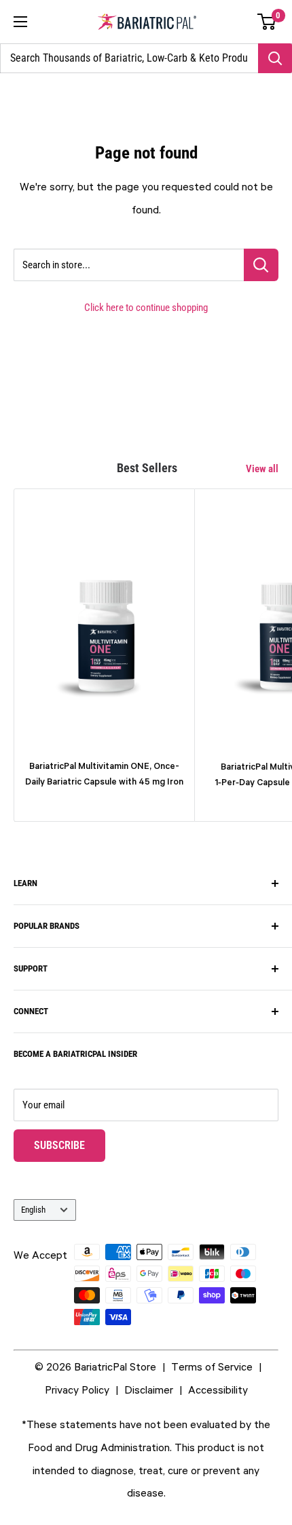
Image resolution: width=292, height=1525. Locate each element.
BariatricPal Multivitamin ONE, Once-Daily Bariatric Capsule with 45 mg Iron (104, 774)
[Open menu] (20, 21)
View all (262, 469)
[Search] (275, 58)
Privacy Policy (77, 1389)
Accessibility (218, 1389)
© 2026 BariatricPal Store (95, 1366)
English (33, 1210)
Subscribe (69, 1145)
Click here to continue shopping (146, 307)
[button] (267, 22)
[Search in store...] (261, 265)
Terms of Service (212, 1366)
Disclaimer (148, 1389)
